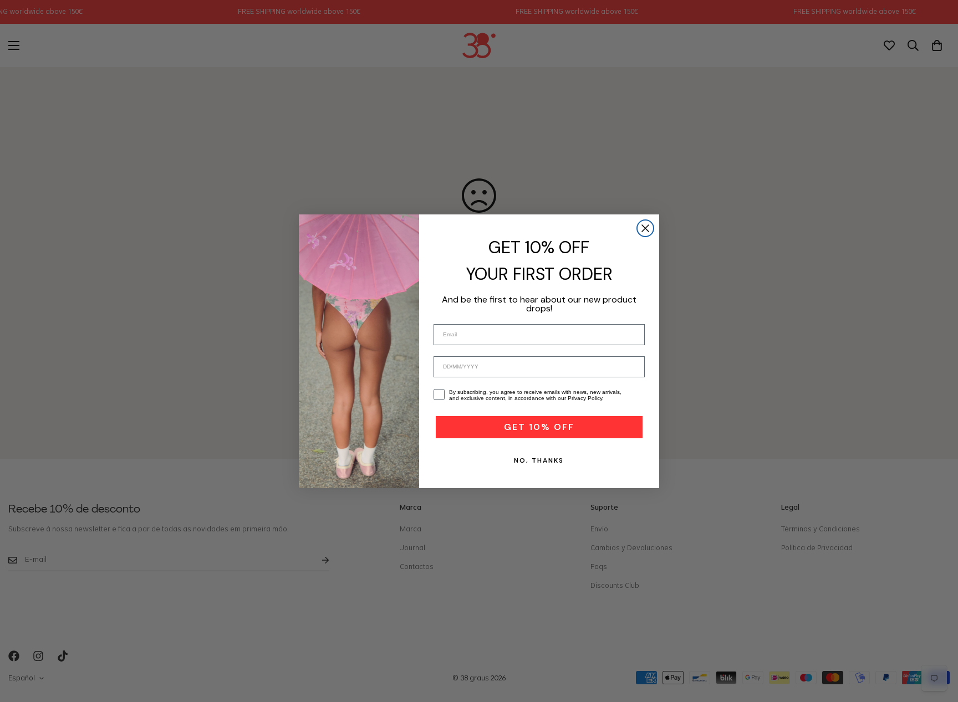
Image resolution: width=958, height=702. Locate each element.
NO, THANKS (539, 460)
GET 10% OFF (539, 427)
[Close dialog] (645, 228)
